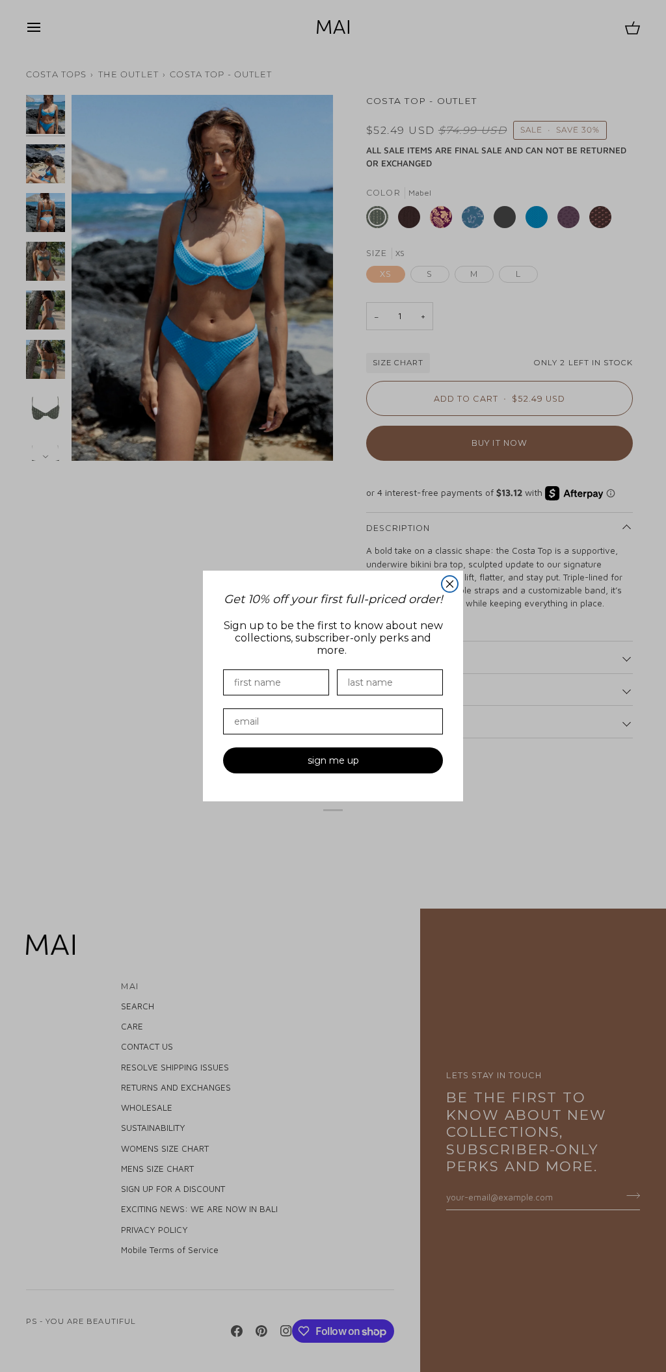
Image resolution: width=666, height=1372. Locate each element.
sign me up (333, 760)
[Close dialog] (450, 584)
